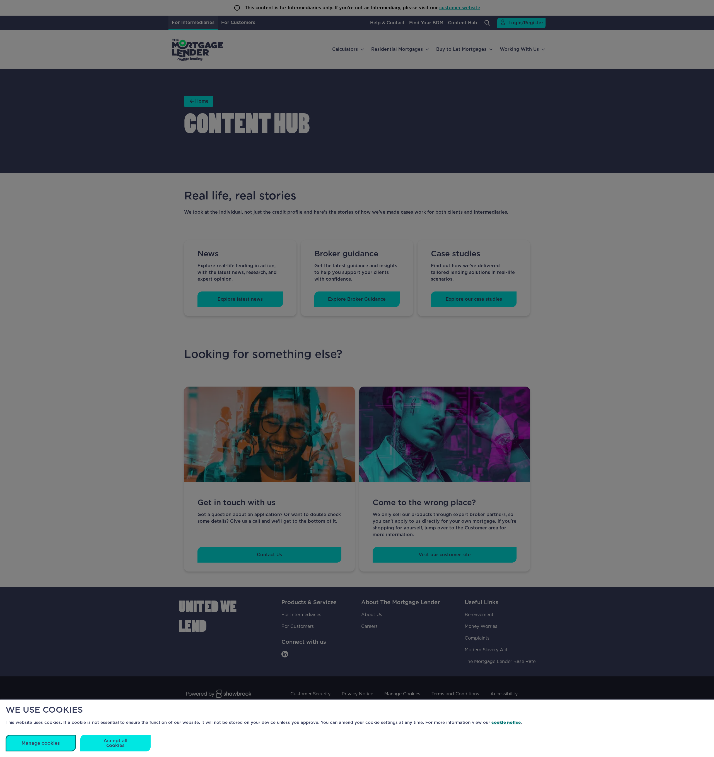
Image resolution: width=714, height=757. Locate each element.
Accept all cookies (115, 743)
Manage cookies (40, 743)
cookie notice (506, 722)
